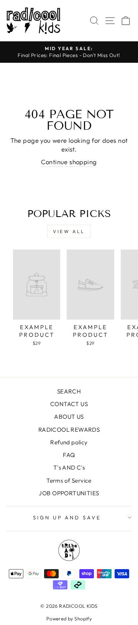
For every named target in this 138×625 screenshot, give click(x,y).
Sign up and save (67, 517)
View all (69, 231)
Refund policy (68, 442)
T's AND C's (69, 467)
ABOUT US (69, 416)
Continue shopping (69, 162)
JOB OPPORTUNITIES (69, 493)
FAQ (69, 455)
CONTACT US (69, 404)
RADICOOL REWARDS (69, 429)
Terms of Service (69, 480)
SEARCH (69, 391)
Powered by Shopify (69, 618)
